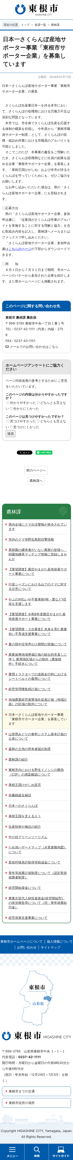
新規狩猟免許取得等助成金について (34, 862)
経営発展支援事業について (28, 918)
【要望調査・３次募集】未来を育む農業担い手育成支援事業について (38, 631)
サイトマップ (50, 947)
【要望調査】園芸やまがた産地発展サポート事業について (38, 571)
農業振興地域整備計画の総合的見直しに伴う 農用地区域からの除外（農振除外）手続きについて (38, 659)
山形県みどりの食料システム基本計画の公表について (38, 736)
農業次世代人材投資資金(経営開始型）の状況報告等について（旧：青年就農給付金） (38, 902)
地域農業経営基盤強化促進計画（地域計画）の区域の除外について (38, 702)
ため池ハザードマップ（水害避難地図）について (38, 849)
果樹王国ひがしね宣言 (25, 785)
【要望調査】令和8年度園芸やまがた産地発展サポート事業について (37, 616)
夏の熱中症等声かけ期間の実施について (38, 644)
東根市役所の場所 (22, 1103)
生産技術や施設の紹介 (25, 827)
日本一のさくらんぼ (23, 806)
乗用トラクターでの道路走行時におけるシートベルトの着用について (38, 676)
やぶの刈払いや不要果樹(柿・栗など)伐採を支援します (37, 601)
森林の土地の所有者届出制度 (30, 749)
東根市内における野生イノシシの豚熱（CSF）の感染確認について (36, 772)
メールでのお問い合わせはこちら (34, 347)
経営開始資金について (25, 888)
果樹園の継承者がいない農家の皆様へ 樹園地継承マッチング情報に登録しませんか (38, 554)
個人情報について (60, 941)
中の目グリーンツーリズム (28, 837)
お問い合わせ (26, 947)
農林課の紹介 (18, 759)
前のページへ (36, 470)
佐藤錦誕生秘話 (20, 795)
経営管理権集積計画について (30, 689)
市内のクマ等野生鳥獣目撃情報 (31, 539)
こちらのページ (20, 249)
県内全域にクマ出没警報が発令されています (38, 526)
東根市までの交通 (22, 1091)
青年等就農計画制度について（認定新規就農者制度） (38, 875)
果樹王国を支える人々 (25, 816)
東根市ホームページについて (21, 941)
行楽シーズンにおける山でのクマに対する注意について (38, 586)
